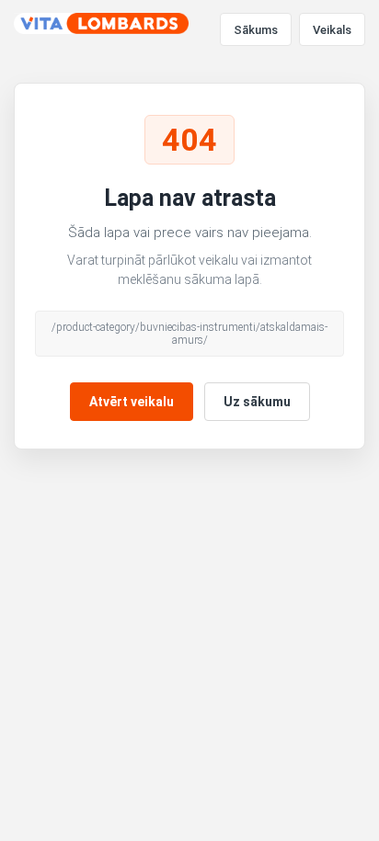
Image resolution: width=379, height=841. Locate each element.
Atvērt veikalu (131, 401)
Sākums (256, 30)
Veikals (332, 30)
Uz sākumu (257, 401)
